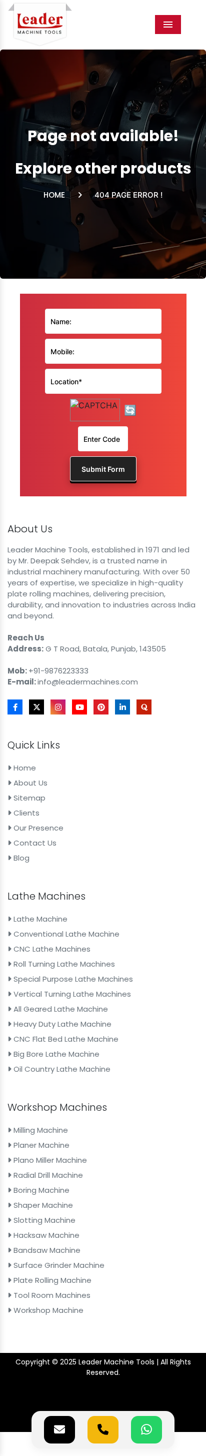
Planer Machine (41, 1145)
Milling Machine (40, 1130)
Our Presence (38, 828)
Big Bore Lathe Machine (56, 1054)
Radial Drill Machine (47, 1175)
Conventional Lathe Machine (66, 934)
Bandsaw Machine (46, 1250)
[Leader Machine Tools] (40, 24)
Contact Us (34, 843)
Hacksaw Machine (46, 1235)
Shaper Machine (42, 1205)
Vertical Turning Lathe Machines (71, 994)
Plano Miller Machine (49, 1160)
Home (54, 195)
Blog (21, 858)
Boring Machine (41, 1190)
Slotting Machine (44, 1220)
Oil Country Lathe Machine (61, 1069)
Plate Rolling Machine (52, 1280)
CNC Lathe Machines (51, 949)
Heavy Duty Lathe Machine (62, 1024)
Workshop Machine (48, 1310)
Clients (26, 813)
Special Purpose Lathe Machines (72, 979)
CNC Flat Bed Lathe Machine (65, 1039)
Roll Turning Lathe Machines (63, 964)
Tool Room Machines (51, 1295)
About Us (30, 783)
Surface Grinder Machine (58, 1265)
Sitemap (29, 798)
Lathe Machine (40, 919)
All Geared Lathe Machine (60, 1009)
